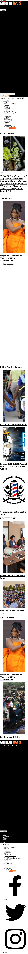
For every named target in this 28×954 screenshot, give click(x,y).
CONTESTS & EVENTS (8, 103)
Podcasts (7, 102)
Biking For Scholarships (11, 367)
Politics (7, 117)
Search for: (2, 98)
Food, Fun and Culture (10, 737)
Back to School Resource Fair (13, 424)
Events (6, 106)
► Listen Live (12, 127)
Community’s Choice (10, 113)
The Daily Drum (9, 111)
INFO (4, 123)
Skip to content (3, 0)
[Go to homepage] (10, 743)
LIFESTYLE (8, 121)
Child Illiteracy (7, 617)
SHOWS (5, 101)
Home (4, 833)
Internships (5, 838)
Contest (7, 105)
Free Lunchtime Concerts (12, 610)
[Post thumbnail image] (14, 170)
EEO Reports (8, 125)
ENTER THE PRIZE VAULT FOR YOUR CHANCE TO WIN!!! (13, 466)
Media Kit (5, 837)
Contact (4, 835)
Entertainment (8, 116)
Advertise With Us (7, 836)
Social (3, 10)
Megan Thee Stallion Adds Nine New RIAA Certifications (12, 258)
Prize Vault (7, 107)
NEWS (4, 110)
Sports (6, 118)
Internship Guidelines (10, 126)
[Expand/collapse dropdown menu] (7, 101)
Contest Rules (8, 108)
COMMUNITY (6, 119)
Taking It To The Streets (10, 112)
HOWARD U (6, 122)
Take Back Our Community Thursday (13, 115)
